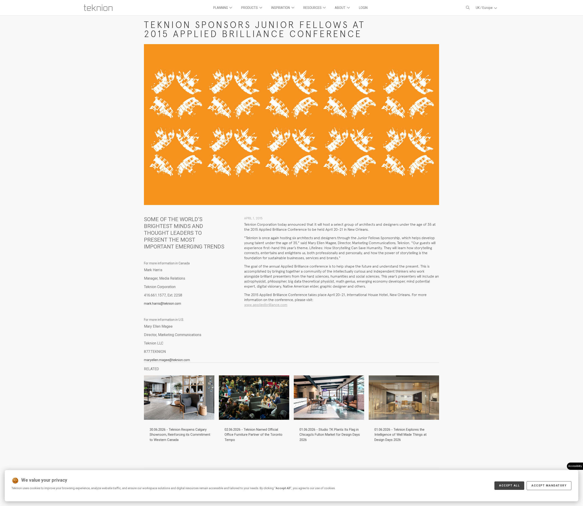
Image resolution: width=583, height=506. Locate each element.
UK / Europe (484, 8)
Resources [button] (312, 8)
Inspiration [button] (281, 8)
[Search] (467, 8)
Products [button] (249, 8)
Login (363, 8)
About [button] (340, 8)
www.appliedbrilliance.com (265, 305)
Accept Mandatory (549, 485)
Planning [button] (221, 8)
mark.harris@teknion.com (162, 303)
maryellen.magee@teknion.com (167, 360)
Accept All (509, 485)
